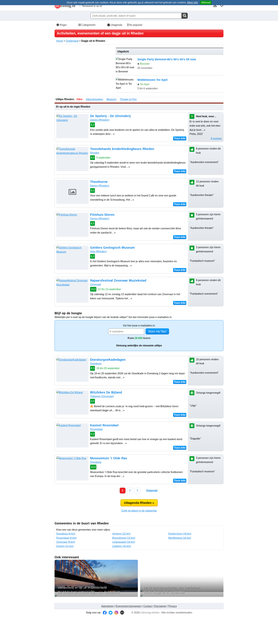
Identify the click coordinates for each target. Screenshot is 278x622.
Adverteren (107, 606)
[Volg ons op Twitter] (110, 612)
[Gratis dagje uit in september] (181, 595)
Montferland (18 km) (179, 538)
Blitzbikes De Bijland (106, 392)
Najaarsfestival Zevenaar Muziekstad (118, 280)
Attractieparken (94, 99)
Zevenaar (95, 284)
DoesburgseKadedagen (107, 359)
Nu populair (135, 25)
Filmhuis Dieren (102, 214)
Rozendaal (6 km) (66, 538)
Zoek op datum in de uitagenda (139, 510)
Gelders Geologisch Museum (112, 247)
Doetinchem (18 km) (179, 533)
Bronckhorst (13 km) (123, 538)
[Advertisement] (84, 70)
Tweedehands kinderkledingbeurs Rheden (122, 149)
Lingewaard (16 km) (123, 542)
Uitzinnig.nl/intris (149, 612)
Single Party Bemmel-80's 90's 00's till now (166, 59)
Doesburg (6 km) (65, 533)
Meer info (192, 2)
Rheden (94, 152)
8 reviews (216, 138)
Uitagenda (116, 25)
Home (59, 41)
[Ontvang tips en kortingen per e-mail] (122, 612)
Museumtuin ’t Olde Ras (108, 458)
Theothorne (99, 182)
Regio (63, 25)
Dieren (99, 120)
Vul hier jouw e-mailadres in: (139, 325)
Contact (147, 606)
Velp (98, 251)
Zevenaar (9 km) (65, 542)
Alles (79, 99)
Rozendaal (96, 429)
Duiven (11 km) (65, 546)
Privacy (172, 606)
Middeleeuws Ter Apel (152, 79)
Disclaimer (160, 606)
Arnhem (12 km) (121, 533)
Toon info (179, 138)
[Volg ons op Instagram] (116, 612)
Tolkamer (102, 396)
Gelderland (72, 41)
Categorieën (88, 25)
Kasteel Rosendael (104, 425)
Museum (111, 99)
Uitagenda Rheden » (139, 502)
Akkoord (206, 2)
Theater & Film (128, 99)
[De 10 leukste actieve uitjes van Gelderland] (96, 595)
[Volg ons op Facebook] (105, 612)
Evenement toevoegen (128, 606)
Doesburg (95, 363)
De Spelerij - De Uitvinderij (110, 116)
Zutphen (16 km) (121, 546)
